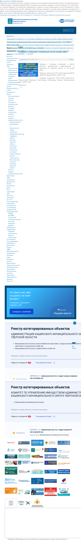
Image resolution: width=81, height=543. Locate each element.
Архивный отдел (10, 256)
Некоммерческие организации (11, 268)
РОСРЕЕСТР (11, 243)
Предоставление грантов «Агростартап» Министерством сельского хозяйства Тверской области (15, 161)
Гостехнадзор (11, 239)
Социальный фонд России (11, 181)
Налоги (9, 184)
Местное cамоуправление (11, 57)
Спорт (9, 62)
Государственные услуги (11, 85)
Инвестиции (10, 176)
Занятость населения (10, 196)
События (9, 54)
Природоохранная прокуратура (11, 252)
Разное (9, 247)
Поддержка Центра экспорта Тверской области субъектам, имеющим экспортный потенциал (13, 144)
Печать (71, 59)
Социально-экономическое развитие (13, 104)
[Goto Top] (74, 323)
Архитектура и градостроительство (11, 264)
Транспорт (10, 64)
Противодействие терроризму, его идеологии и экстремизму (11, 204)
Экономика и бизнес (11, 93)
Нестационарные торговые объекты (13, 98)
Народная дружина (11, 224)
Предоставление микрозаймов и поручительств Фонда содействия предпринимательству (17, 128)
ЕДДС (8, 249)
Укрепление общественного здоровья (11, 277)
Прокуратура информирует (11, 228)
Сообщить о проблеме (21, 311)
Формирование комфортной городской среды (13, 75)
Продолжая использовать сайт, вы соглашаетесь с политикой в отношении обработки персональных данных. (35, 15)
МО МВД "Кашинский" (12, 216)
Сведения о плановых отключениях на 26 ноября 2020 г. (43, 52)
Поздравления (11, 60)
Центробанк (10, 245)
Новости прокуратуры (12, 236)
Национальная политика (11, 272)
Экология (10, 281)
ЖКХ (8, 66)
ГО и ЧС (9, 199)
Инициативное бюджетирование (13, 81)
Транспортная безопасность (12, 69)
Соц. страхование (11, 191)
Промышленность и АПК (11, 89)
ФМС (8, 178)
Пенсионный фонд (11, 187)
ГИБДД (10, 213)
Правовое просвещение (12, 232)
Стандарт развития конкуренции (12, 110)
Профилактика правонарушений (11, 210)
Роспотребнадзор (11, 241)
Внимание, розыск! (10, 260)
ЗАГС (8, 194)
